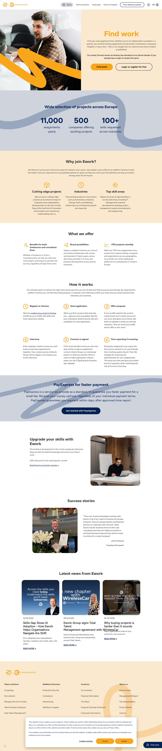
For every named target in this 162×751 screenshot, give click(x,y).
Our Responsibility (127, 702)
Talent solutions (82, 5)
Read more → (29, 648)
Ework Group (125, 690)
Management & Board (128, 696)
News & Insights (110, 5)
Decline (124, 741)
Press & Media (125, 707)
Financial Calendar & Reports (93, 707)
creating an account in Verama (43, 313)
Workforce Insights (51, 707)
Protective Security (51, 690)
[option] (81, 531)
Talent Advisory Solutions (15, 707)
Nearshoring (48, 702)
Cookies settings (86, 741)
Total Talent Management (15, 713)
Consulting (9, 690)
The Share (85, 702)
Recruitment (9, 696)
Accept (105, 741)
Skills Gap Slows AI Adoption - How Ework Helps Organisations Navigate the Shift (38, 628)
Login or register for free (134, 67)
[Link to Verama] (149, 4)
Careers (122, 713)
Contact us (124, 719)
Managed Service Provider (15, 702)
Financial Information (90, 696)
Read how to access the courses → (44, 465)
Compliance (48, 696)
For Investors (86, 690)
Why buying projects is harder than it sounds (119, 624)
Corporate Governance (91, 713)
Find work (96, 5)
